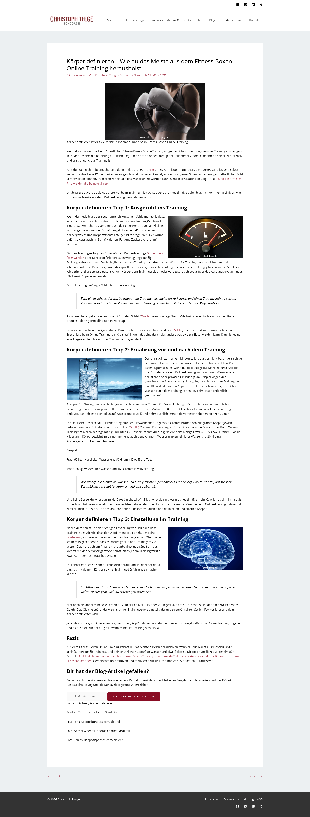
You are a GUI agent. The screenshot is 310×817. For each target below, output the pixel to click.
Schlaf (178, 330)
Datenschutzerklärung (239, 799)
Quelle (145, 316)
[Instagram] (245, 4)
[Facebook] (237, 4)
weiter (256, 776)
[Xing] (261, 4)
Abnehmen (155, 253)
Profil (123, 20)
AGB (260, 799)
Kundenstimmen (232, 20)
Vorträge (139, 20)
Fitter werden (77, 75)
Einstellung (74, 537)
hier (151, 170)
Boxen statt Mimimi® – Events (170, 20)
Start (110, 20)
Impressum (212, 799)
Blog (212, 20)
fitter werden (75, 258)
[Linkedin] (253, 4)
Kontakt (254, 20)
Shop (199, 20)
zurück (54, 776)
